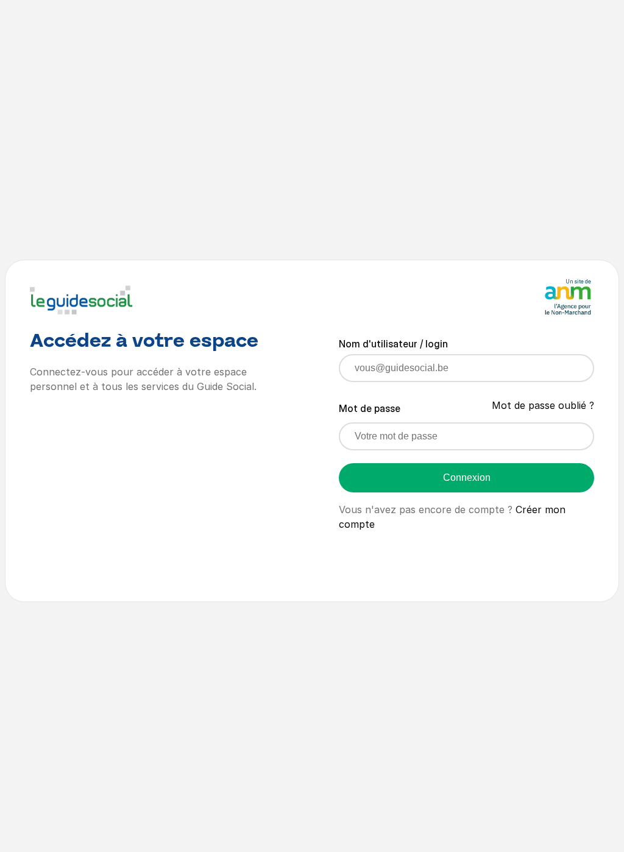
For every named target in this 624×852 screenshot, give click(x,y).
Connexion (467, 477)
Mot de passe (369, 408)
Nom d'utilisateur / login (393, 344)
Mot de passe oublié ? (543, 405)
